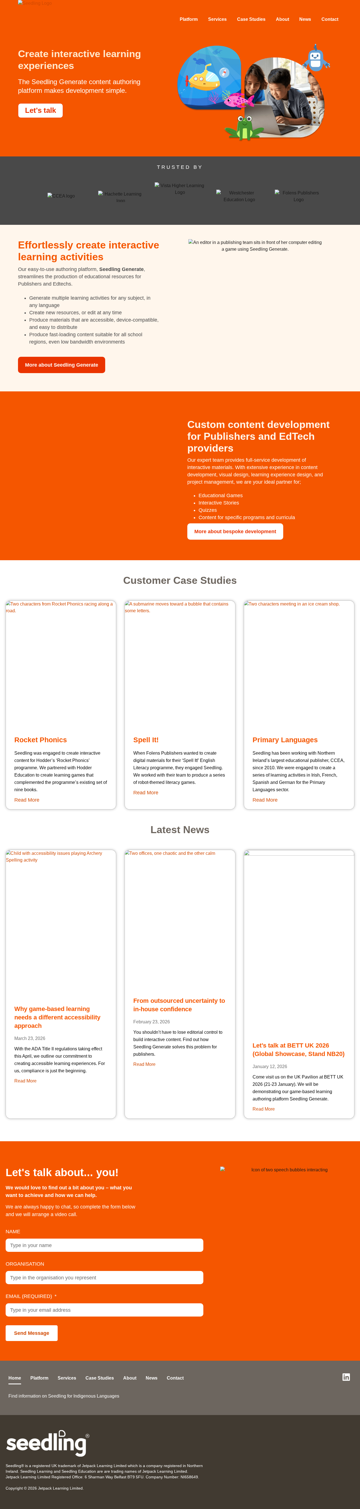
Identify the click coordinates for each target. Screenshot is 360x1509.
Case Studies (251, 19)
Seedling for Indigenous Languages (83, 1396)
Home (14, 1378)
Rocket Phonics (40, 740)
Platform (189, 19)
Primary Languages (285, 740)
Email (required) (29, 1296)
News (305, 19)
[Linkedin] (346, 1377)
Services (217, 19)
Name (13, 1231)
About (282, 19)
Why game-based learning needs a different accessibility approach (57, 1017)
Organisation (25, 1264)
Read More (26, 800)
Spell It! (146, 740)
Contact (329, 19)
